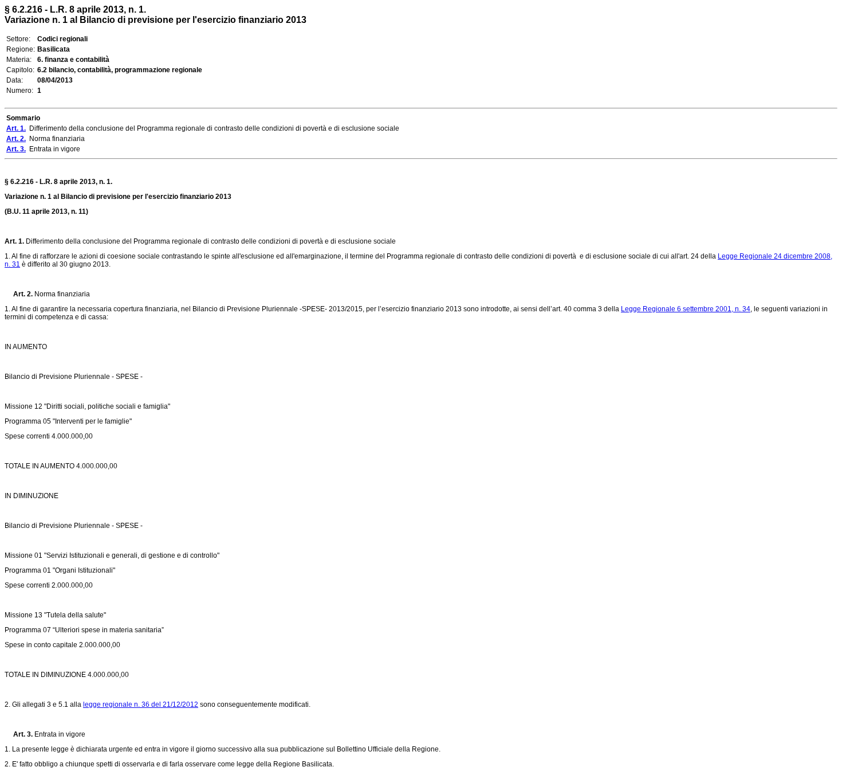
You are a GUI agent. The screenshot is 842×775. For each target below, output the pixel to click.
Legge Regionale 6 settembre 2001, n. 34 (685, 309)
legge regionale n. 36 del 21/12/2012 (140, 704)
